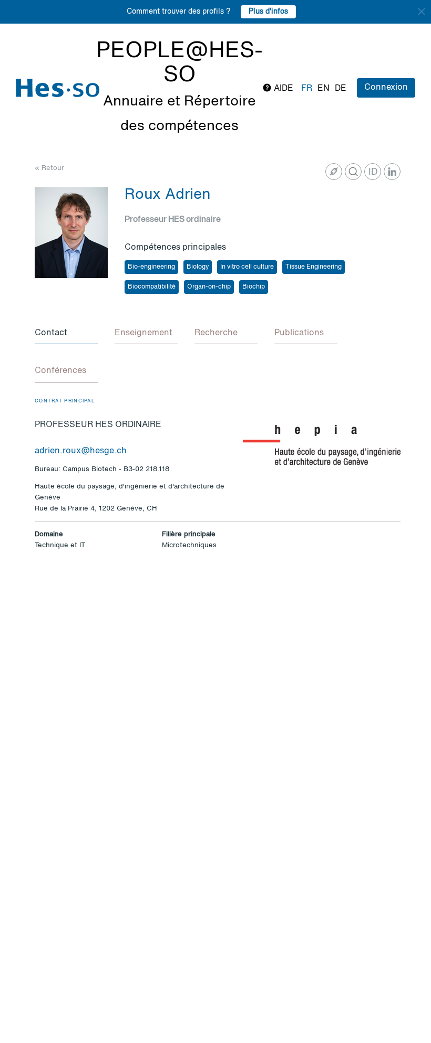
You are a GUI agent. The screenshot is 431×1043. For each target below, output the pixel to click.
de (340, 88)
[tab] (66, 333)
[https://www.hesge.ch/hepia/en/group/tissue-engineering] (333, 171)
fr (306, 88)
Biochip (253, 287)
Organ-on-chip (209, 287)
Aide (282, 88)
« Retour (49, 168)
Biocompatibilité (152, 287)
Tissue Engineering (313, 267)
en (323, 88)
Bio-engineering (151, 267)
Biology (198, 267)
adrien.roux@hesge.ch (81, 451)
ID (373, 172)
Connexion (386, 87)
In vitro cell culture (247, 267)
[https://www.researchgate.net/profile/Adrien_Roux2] (353, 171)
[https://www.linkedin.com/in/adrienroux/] (392, 171)
